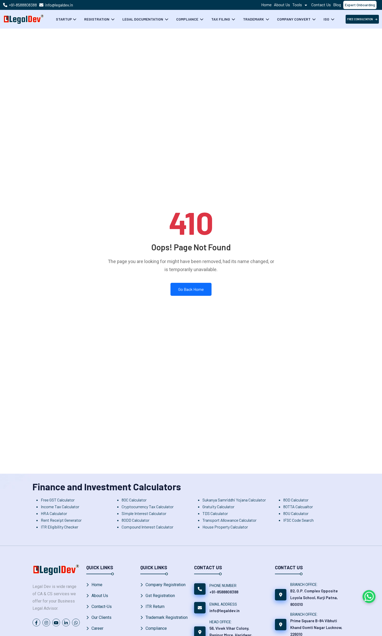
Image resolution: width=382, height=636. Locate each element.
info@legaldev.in (59, 4)
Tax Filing (221, 19)
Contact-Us (101, 606)
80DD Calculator (135, 520)
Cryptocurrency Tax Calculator (148, 506)
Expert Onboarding (360, 5)
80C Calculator (134, 499)
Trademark (254, 19)
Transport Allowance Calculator (229, 520)
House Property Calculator (225, 526)
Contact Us (321, 4)
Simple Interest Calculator (144, 513)
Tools (297, 4)
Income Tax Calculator (60, 506)
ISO (327, 19)
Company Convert (294, 19)
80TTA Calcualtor (298, 506)
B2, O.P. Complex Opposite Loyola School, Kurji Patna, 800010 (314, 597)
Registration (97, 19)
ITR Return (155, 606)
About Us (282, 4)
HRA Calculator (54, 513)
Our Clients (101, 617)
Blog (337, 4)
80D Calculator (295, 499)
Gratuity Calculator (218, 506)
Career (97, 628)
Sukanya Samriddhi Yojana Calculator (234, 499)
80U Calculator (295, 513)
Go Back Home (191, 289)
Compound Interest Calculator (147, 526)
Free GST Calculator (58, 499)
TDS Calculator (215, 513)
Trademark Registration (167, 617)
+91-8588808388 (23, 4)
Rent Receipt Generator (61, 520)
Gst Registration (160, 595)
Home (266, 4)
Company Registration (166, 584)
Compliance (187, 19)
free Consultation (360, 19)
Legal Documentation (143, 19)
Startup (64, 19)
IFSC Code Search (298, 520)
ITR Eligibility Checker (59, 526)
